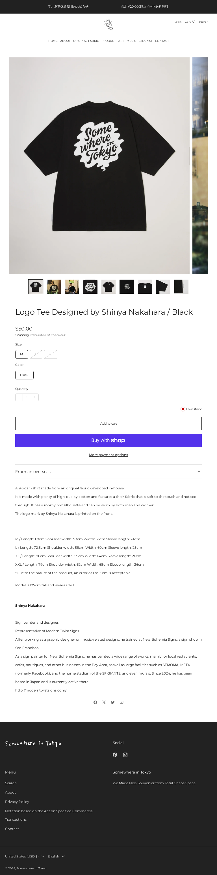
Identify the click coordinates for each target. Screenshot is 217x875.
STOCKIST (146, 41)
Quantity (21, 389)
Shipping (22, 335)
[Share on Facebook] (95, 702)
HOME (53, 41)
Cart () (190, 21)
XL (50, 354)
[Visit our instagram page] (125, 754)
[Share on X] (104, 702)
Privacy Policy (17, 802)
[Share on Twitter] (113, 702)
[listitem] (68, 7)
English (53, 856)
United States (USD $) (22, 856)
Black (24, 375)
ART (121, 41)
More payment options (108, 455)
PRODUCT (108, 41)
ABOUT (65, 41)
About (10, 792)
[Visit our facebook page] (115, 754)
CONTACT (162, 41)
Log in (178, 21)
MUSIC (131, 41)
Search (204, 21)
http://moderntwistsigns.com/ (40, 690)
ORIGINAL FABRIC (86, 41)
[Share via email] (121, 702)
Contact (12, 829)
